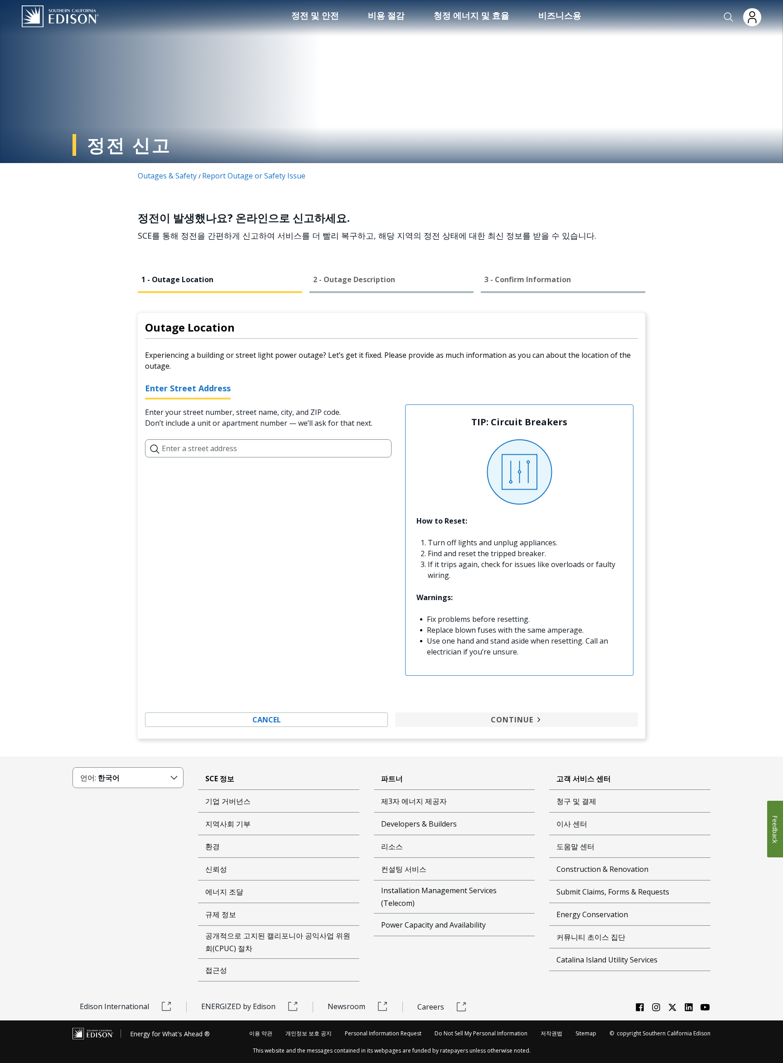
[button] (728, 17)
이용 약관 (260, 1033)
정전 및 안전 (315, 15)
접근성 (216, 970)
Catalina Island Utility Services (606, 960)
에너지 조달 (224, 892)
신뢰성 (216, 869)
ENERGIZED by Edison (238, 1006)
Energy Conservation (592, 914)
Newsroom (346, 1006)
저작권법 (551, 1033)
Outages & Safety (167, 176)
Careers (430, 1007)
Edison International (114, 1006)
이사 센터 (571, 824)
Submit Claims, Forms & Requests (612, 892)
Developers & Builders (419, 824)
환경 (212, 846)
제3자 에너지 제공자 (414, 801)
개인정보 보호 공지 (308, 1033)
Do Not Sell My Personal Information (481, 1033)
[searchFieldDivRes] (155, 448)
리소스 (392, 846)
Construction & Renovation (602, 869)
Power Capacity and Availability (433, 925)
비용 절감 (386, 15)
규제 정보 (220, 914)
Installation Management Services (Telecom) (439, 896)
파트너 (392, 779)
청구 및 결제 (576, 801)
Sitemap (585, 1033)
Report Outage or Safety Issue (253, 176)
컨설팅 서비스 (403, 869)
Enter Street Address (188, 388)
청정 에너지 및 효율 (471, 15)
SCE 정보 (219, 779)
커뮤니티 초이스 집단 (590, 937)
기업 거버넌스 (228, 801)
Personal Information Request (383, 1033)
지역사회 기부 (228, 824)
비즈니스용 (559, 15)
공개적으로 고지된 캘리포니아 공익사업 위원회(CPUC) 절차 (277, 942)
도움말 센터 (575, 846)
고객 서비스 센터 (583, 779)
